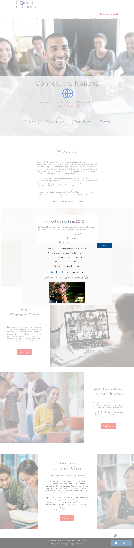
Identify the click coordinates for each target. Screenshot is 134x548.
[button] (104, 245)
